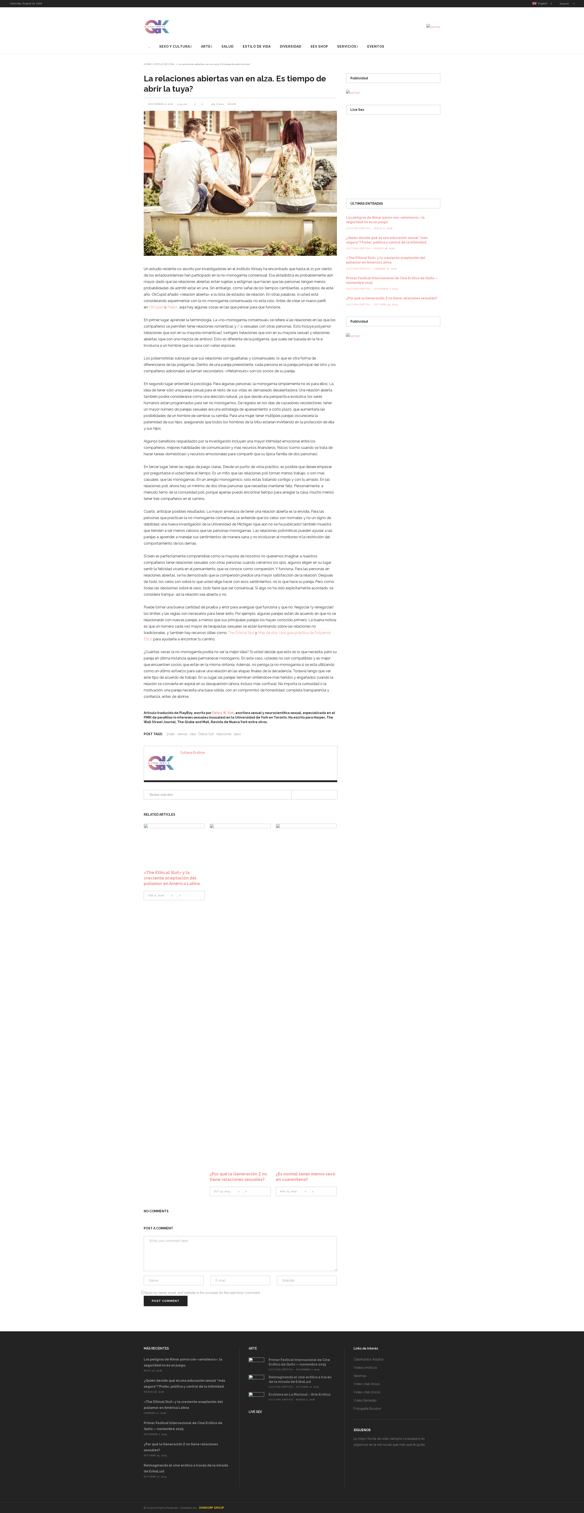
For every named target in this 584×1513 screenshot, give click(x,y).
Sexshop (360, 1376)
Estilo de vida (164, 64)
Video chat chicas (367, 1384)
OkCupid (156, 307)
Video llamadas (365, 1400)
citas (193, 734)
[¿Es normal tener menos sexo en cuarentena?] (306, 995)
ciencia (182, 734)
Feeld (172, 307)
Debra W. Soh (223, 713)
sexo (237, 734)
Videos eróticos (365, 1367)
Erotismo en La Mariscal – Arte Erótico (299, 1394)
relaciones (224, 734)
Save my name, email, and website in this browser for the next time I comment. (203, 1293)
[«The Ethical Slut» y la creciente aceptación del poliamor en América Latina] (174, 844)
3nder (170, 734)
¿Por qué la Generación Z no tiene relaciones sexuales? (391, 298)
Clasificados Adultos (369, 1359)
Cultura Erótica (192, 752)
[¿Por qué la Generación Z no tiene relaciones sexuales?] (240, 995)
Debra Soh (206, 734)
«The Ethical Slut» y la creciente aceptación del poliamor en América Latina (172, 878)
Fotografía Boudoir (367, 1408)
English (542, 3)
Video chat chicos (367, 1392)
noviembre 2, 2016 (161, 104)
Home (148, 64)
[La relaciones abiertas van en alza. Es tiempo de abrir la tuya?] (161, 763)
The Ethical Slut (241, 633)
